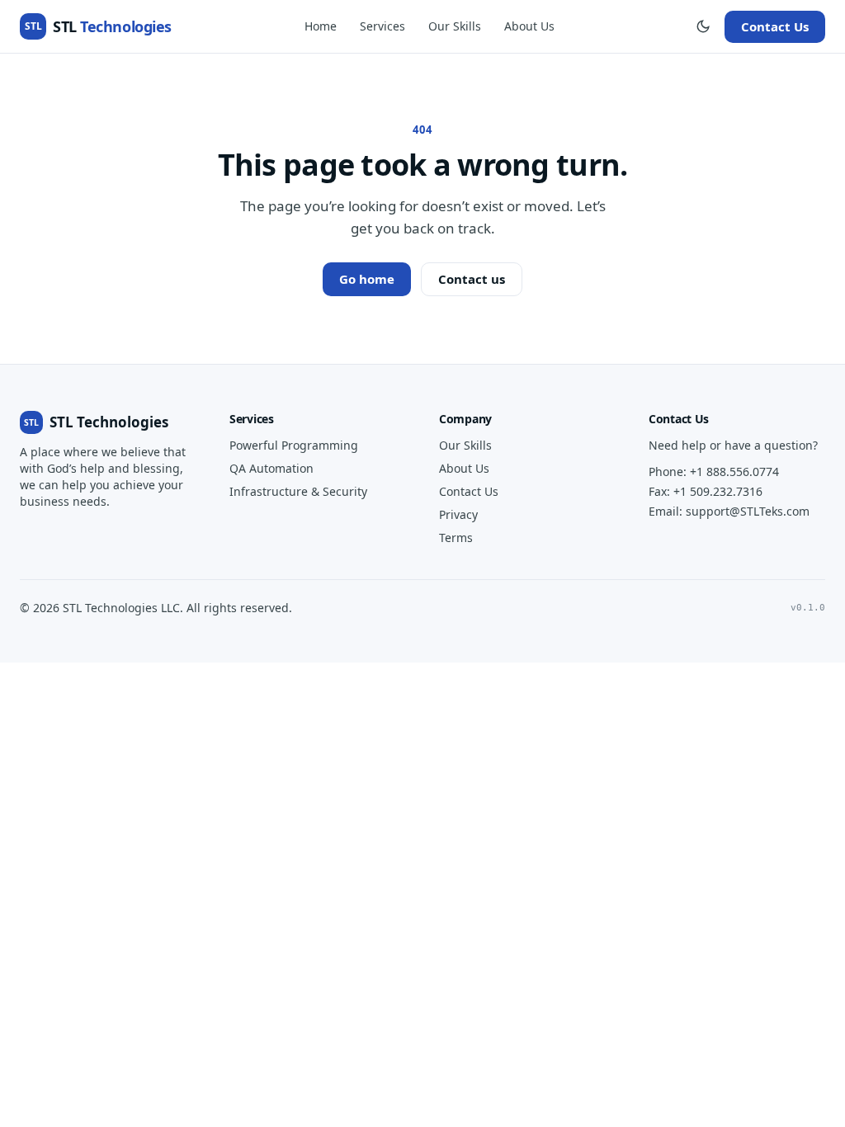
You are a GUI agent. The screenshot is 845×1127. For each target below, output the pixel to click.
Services (382, 26)
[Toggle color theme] (703, 26)
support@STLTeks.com (748, 511)
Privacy (458, 514)
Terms (456, 537)
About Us (529, 26)
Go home (366, 279)
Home (320, 26)
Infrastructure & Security (298, 491)
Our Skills (454, 26)
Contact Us (775, 26)
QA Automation (271, 468)
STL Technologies (96, 422)
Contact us (471, 279)
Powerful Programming (293, 445)
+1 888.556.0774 (734, 471)
